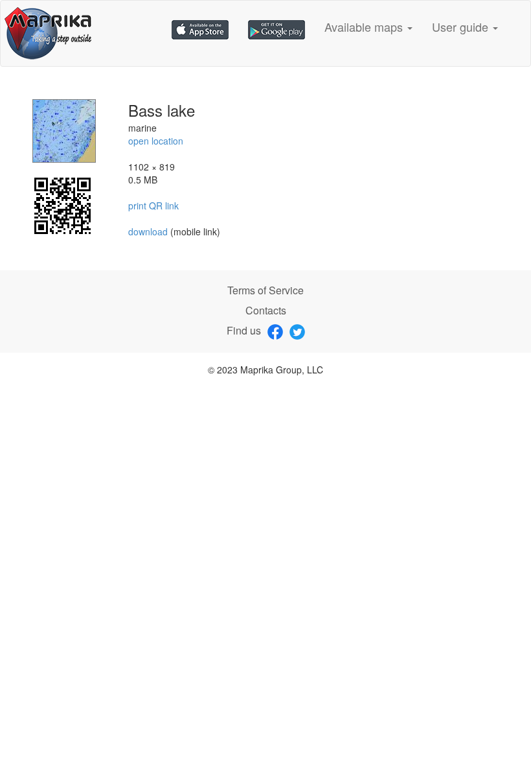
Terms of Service (265, 290)
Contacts (265, 310)
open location (155, 140)
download (149, 231)
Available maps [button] (365, 26)
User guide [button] (461, 26)
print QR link (153, 205)
